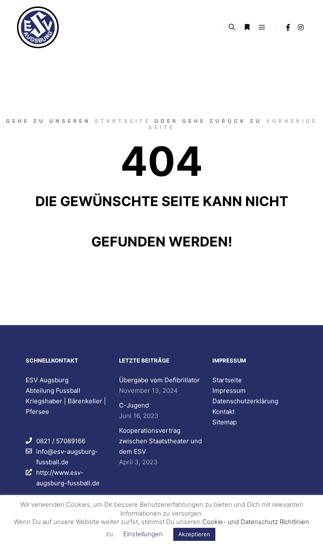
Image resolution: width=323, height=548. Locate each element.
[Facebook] (288, 27)
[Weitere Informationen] (246, 27)
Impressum (229, 390)
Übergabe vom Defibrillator (159, 380)
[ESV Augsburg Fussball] (38, 27)
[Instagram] (300, 27)
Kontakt (223, 412)
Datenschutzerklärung (245, 401)
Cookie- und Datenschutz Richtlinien (255, 522)
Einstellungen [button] (143, 534)
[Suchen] (231, 27)
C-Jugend (134, 405)
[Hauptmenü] (262, 27)
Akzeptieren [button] (194, 534)
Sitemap (224, 422)
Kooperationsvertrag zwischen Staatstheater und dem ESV (160, 440)
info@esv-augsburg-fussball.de (67, 456)
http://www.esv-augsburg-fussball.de (68, 478)
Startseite (123, 121)
